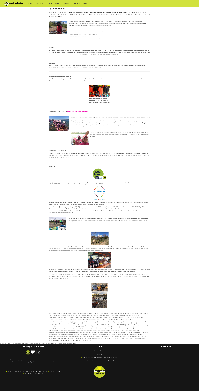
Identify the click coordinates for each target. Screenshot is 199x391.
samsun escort (24, 343)
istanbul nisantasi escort (35, 343)
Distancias (100, 354)
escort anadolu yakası (69, 343)
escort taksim (46, 343)
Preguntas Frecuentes (100, 351)
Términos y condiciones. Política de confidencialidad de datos (100, 357)
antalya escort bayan (6, 343)
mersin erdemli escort (56, 343)
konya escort (16, 343)
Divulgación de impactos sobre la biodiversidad (100, 361)
